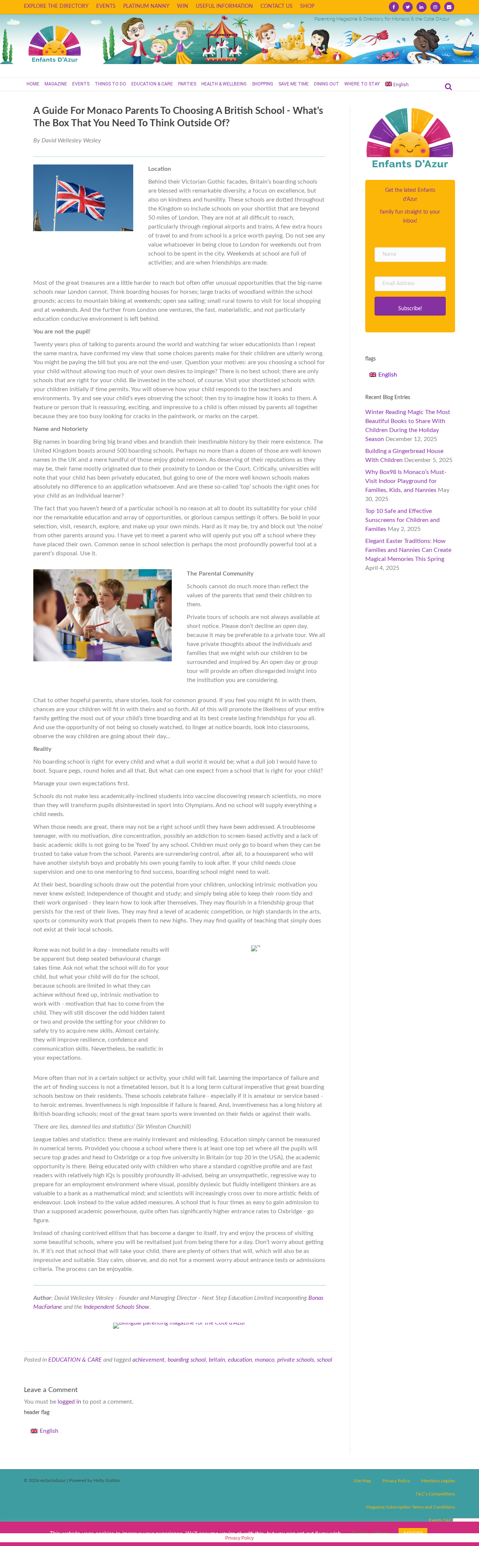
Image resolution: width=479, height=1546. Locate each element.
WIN (182, 6)
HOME (33, 84)
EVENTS (106, 6)
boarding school (187, 1360)
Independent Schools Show (116, 1307)
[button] (410, 306)
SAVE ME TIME (293, 84)
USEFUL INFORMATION (224, 6)
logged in (69, 1402)
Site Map (362, 1481)
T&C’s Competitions (435, 1494)
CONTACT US (276, 6)
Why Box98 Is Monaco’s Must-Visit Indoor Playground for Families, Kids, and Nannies (405, 481)
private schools (295, 1360)
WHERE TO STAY (362, 84)
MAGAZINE (56, 84)
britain (217, 1360)
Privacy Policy (396, 1481)
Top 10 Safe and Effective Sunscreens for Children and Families (402, 520)
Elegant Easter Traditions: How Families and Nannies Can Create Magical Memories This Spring (408, 550)
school (324, 1360)
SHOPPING (262, 84)
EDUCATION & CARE (152, 84)
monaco (264, 1360)
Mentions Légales (438, 1481)
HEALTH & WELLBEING (224, 84)
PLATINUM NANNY (146, 6)
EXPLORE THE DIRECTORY (56, 6)
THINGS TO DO (110, 84)
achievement (148, 1360)
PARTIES (187, 84)
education (240, 1360)
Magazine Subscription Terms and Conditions (410, 1507)
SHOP (307, 6)
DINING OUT (326, 84)
